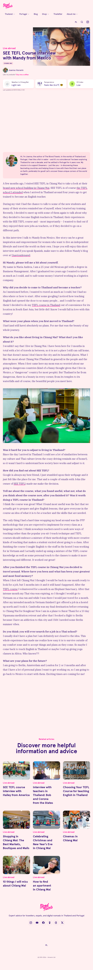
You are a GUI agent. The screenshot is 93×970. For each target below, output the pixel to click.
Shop (44, 14)
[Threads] (56, 922)
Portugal (23, 14)
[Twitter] (62, 922)
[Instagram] (87, 22)
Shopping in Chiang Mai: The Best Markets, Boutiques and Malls (16, 842)
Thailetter (58, 14)
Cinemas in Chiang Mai (70, 838)
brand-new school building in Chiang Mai (26, 188)
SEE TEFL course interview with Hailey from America (16, 791)
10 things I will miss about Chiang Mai (15, 883)
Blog (36, 14)
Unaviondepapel (21, 255)
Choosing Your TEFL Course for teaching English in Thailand (76, 791)
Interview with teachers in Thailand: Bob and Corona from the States (43, 795)
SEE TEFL (19, 483)
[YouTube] (37, 922)
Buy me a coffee (22, 74)
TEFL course (10, 589)
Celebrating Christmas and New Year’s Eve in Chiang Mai (42, 842)
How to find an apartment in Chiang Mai (42, 885)
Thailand (9, 14)
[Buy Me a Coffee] (49, 922)
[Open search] (81, 22)
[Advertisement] (46, 123)
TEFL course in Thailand (46, 305)
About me (71, 14)
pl (76, 22)
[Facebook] (43, 922)
